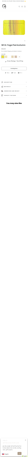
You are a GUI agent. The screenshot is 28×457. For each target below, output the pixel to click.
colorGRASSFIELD (9, 56)
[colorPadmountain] (12, 57)
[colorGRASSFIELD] (9, 57)
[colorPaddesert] (6, 57)
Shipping (9, 51)
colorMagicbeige (15, 56)
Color (3, 54)
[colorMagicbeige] (16, 57)
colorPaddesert (6, 56)
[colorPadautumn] (3, 57)
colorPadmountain (12, 56)
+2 (19, 57)
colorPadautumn (2, 56)
